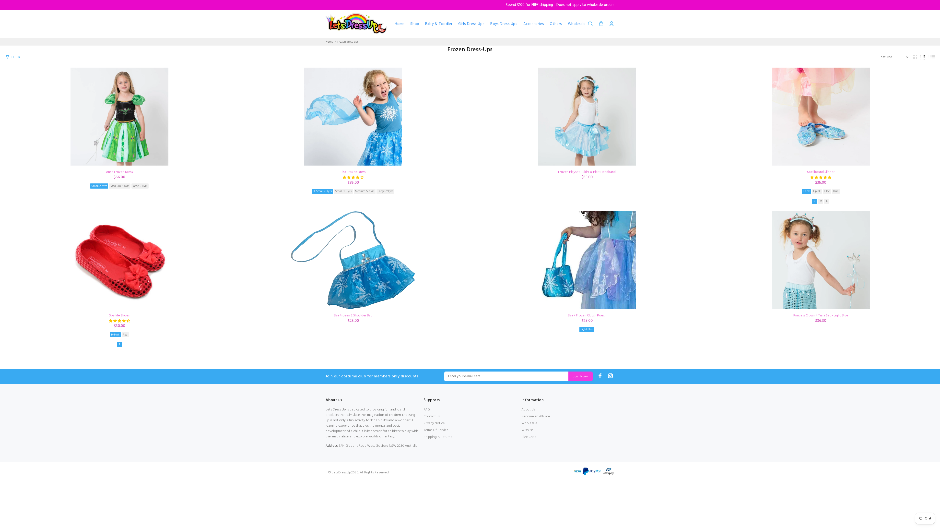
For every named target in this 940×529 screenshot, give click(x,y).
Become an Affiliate (535, 416)
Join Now (580, 376)
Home (399, 24)
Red (125, 334)
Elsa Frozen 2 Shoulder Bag (353, 315)
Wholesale (577, 24)
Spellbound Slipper (820, 172)
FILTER (16, 57)
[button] (353, 177)
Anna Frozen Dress (119, 172)
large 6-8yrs (140, 186)
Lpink (806, 191)
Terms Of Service (435, 430)
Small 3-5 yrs (343, 191)
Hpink (817, 191)
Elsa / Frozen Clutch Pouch (587, 315)
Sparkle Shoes (119, 315)
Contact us (431, 416)
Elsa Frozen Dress (353, 172)
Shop (414, 24)
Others (556, 24)
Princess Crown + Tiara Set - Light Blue (820, 315)
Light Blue (587, 329)
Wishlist (527, 430)
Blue (835, 191)
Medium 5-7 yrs (364, 191)
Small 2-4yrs (99, 186)
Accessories (533, 24)
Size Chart (529, 437)
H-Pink (115, 334)
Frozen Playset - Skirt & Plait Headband (587, 172)
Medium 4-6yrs (119, 186)
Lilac (827, 191)
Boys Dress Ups (503, 24)
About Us (528, 409)
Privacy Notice (434, 423)
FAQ (426, 409)
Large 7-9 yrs (385, 191)
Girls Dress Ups (471, 24)
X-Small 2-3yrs (322, 191)
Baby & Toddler (438, 24)
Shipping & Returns (437, 437)
